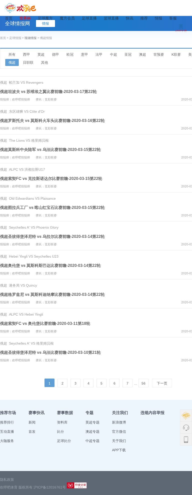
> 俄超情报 (45, 38)
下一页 (162, 383)
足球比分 (64, 441)
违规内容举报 (152, 413)
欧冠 (70, 54)
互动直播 (7, 432)
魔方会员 (67, 18)
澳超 (142, 54)
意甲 (84, 54)
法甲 (99, 54)
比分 (60, 432)
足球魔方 (45, 18)
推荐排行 (7, 422)
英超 (41, 54)
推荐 (144, 18)
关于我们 (119, 441)
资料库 (62, 422)
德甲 (55, 54)
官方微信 (119, 432)
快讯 (129, 18)
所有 (12, 54)
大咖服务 (7, 441)
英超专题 (93, 422)
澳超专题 (93, 432)
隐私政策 (7, 480)
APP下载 (119, 450)
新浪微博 (119, 422)
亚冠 (128, 54)
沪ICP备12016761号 (50, 487)
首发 (32, 432)
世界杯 (25, 18)
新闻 (32, 422)
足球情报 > (16, 38)
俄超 (12, 62)
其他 (44, 62)
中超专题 (93, 441)
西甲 (26, 54)
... (135, 383)
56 (144, 383)
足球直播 (89, 18)
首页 (8, 18)
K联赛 (176, 54)
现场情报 (30, 38)
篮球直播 (111, 18)
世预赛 (159, 54)
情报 (158, 18)
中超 (113, 54)
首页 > (4, 38)
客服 (173, 18)
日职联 (28, 62)
